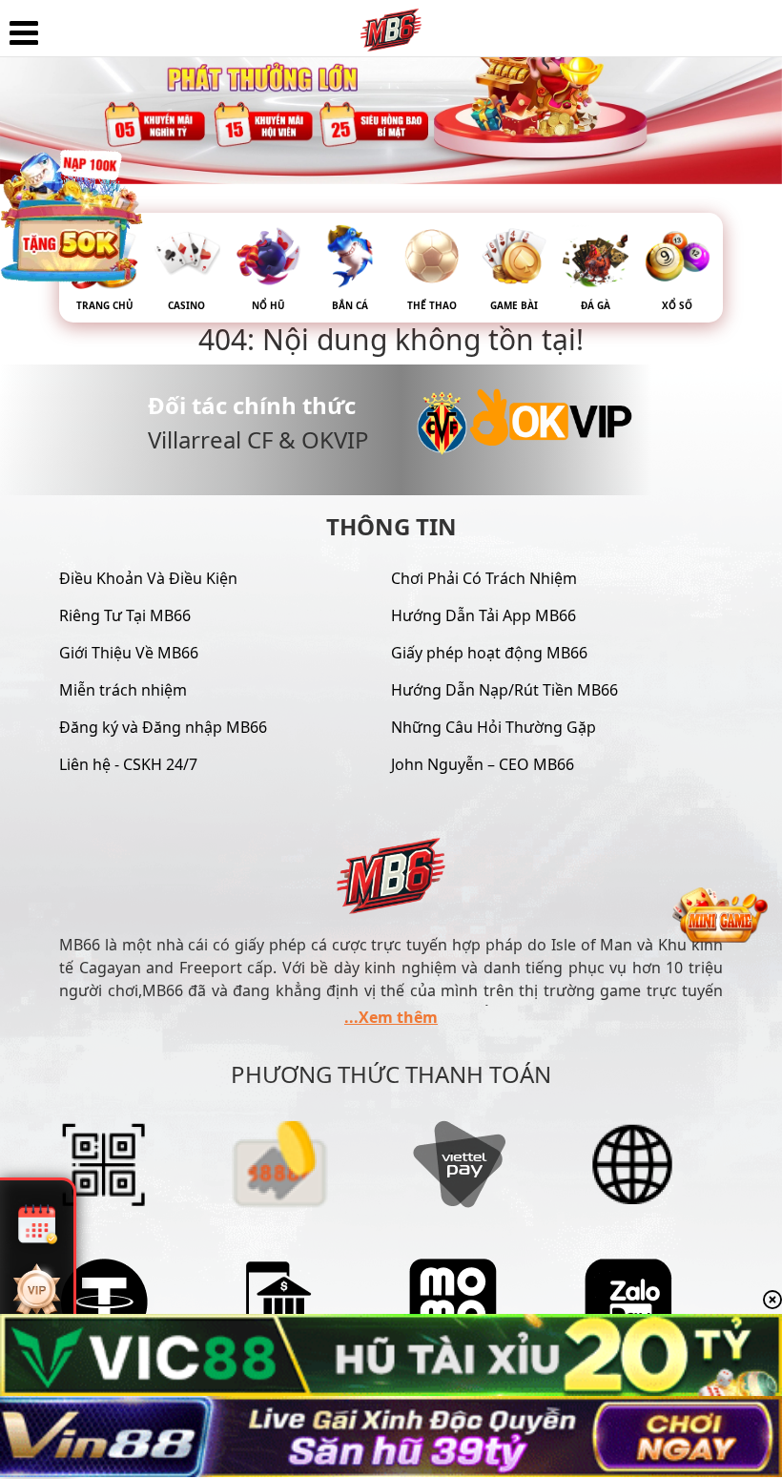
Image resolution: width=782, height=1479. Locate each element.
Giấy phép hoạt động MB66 (489, 652)
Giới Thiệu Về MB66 (128, 652)
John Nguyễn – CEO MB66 (482, 764)
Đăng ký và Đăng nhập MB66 (163, 727)
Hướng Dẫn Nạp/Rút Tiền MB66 (504, 689)
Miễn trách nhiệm (123, 689)
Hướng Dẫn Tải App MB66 (483, 615)
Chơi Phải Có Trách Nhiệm (484, 578)
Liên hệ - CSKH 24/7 (128, 764)
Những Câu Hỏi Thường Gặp (493, 727)
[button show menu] (24, 33)
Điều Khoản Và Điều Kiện (148, 578)
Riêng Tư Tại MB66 (125, 615)
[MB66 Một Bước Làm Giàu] (391, 23)
